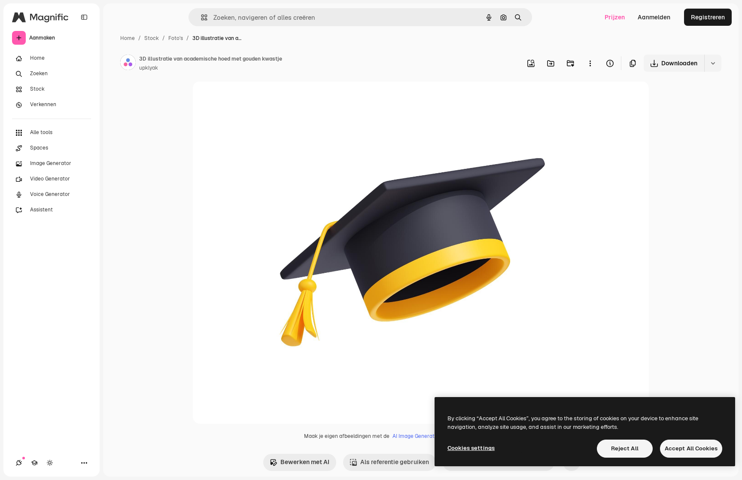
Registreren (708, 17)
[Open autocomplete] (201, 17)
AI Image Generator (416, 436)
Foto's (175, 38)
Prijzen (615, 17)
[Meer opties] (590, 63)
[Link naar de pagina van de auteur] (128, 64)
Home (127, 38)
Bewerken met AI (304, 462)
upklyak (148, 67)
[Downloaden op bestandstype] (712, 63)
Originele (249, 98)
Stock (151, 38)
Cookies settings (471, 448)
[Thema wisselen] (50, 463)
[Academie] (34, 463)
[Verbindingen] (19, 463)
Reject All (625, 448)
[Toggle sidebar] (84, 17)
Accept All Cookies (691, 448)
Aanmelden (654, 17)
